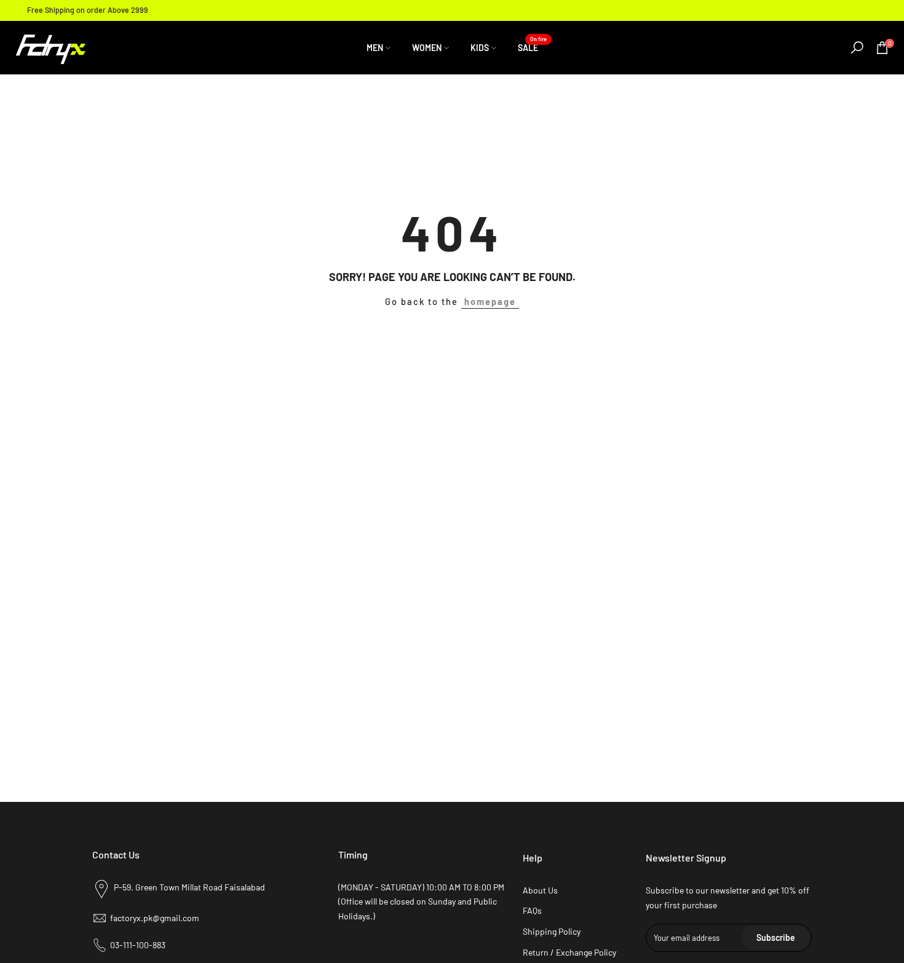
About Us (540, 890)
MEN (375, 47)
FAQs (532, 910)
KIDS (479, 47)
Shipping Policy (552, 931)
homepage (490, 301)
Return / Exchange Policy (569, 952)
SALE (532, 47)
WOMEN (427, 47)
